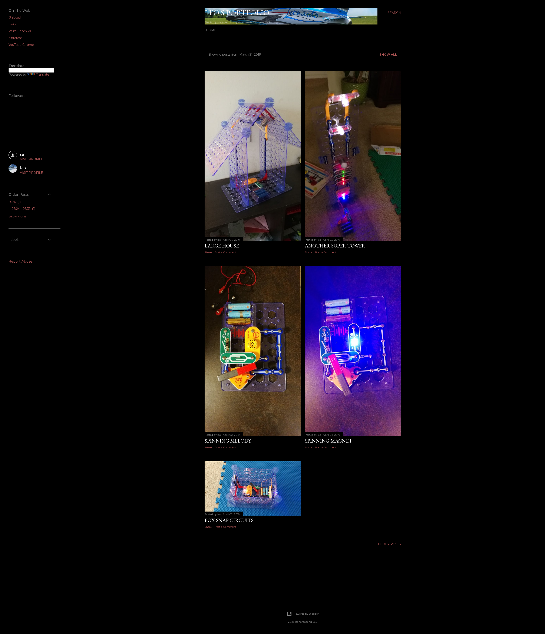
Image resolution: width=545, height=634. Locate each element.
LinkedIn (15, 24)
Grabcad (15, 17)
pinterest (15, 38)
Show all (388, 54)
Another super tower (335, 245)
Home (211, 30)
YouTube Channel (21, 45)
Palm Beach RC (20, 31)
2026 (14, 202)
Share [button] (208, 252)
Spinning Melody (228, 440)
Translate (42, 74)
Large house (222, 245)
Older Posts (389, 544)
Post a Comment (225, 252)
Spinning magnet (328, 440)
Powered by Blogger (306, 613)
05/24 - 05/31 (22, 209)
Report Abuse (20, 261)
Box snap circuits (229, 520)
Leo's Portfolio (237, 13)
